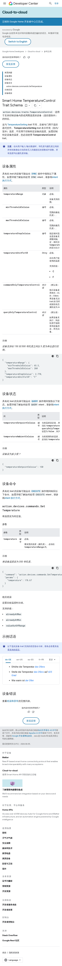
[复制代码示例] (57, 356)
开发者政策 (7, 909)
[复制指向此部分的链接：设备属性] (19, 166)
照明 (4, 832)
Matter (5, 757)
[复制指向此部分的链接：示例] (10, 340)
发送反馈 (10, 64)
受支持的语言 (13, 650)
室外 (4, 868)
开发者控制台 (8, 922)
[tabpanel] (31, 673)
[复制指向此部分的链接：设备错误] (19, 694)
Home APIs (7, 809)
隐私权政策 (14, 952)
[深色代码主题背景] (52, 356)
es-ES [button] (30, 659)
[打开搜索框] (50, 3)
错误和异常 (12, 701)
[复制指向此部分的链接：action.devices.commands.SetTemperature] (23, 510)
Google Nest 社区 (10, 940)
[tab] (8, 659)
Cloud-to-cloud (14, 12)
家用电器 (6, 853)
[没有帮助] (29, 57)
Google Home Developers (13, 51)
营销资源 (6, 886)
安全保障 (6, 843)
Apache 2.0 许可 (36, 733)
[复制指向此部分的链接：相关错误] (14, 597)
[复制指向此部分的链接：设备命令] (19, 484)
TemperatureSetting (17, 124)
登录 (57, 3)
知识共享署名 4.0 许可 (47, 730)
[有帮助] (24, 57)
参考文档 (47, 51)
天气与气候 (7, 838)
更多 (51, 659)
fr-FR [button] (41, 659)
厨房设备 (6, 858)
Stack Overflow (9, 935)
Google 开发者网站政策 (22, 736)
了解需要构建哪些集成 (12, 789)
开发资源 (6, 891)
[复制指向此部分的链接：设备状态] (19, 394)
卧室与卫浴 (7, 863)
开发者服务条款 (9, 904)
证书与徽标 (7, 881)
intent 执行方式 (12, 498)
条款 (4, 952)
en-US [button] (19, 659)
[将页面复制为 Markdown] (35, 105)
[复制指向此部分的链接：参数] (10, 524)
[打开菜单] (4, 3)
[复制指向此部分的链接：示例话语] (19, 637)
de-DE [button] (8, 659)
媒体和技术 (7, 848)
